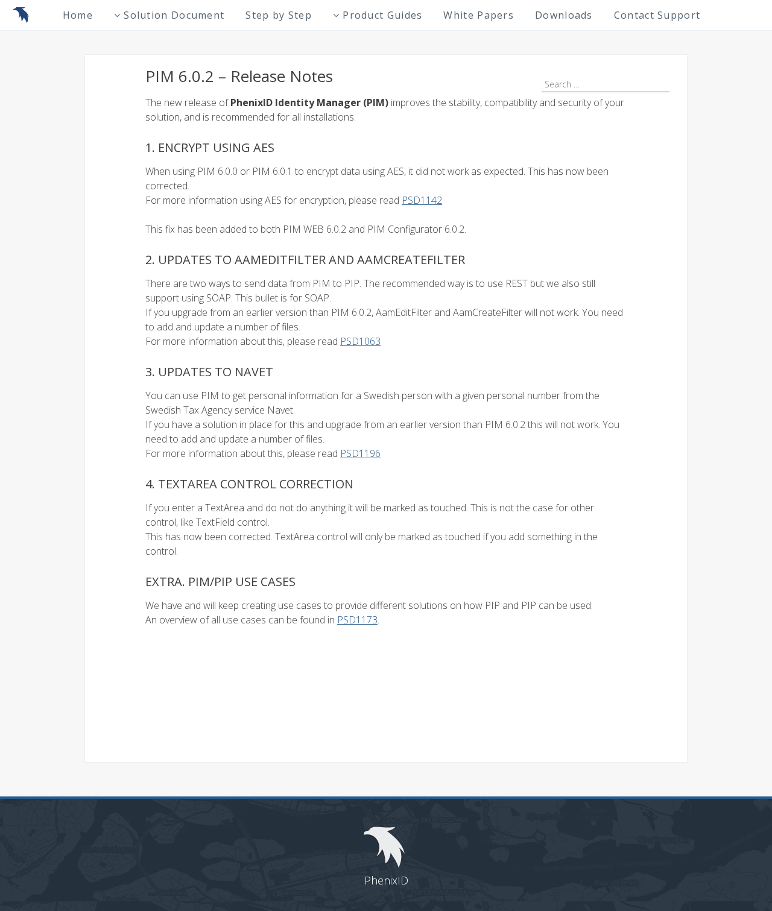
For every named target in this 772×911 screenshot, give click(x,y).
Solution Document (174, 15)
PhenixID (386, 880)
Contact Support (657, 15)
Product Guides (382, 15)
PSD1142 (422, 200)
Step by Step (278, 15)
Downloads (564, 15)
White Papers (478, 15)
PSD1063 (360, 341)
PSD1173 (357, 619)
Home (78, 15)
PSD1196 (360, 453)
